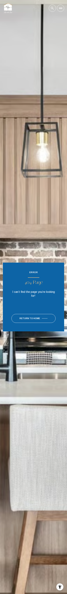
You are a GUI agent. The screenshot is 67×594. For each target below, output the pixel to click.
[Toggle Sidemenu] (60, 8)
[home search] (52, 8)
